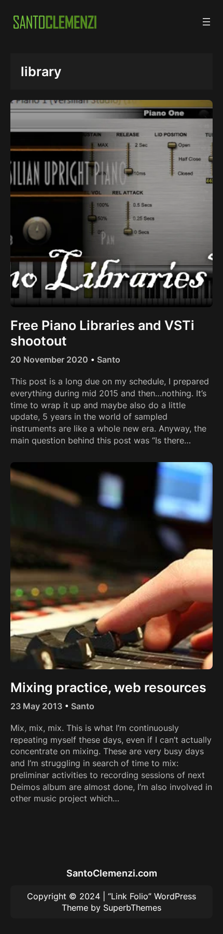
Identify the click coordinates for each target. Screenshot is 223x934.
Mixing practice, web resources (108, 687)
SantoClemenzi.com (111, 873)
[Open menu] (206, 22)
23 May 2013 (36, 706)
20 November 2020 (49, 359)
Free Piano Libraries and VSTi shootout (102, 333)
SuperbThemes (132, 907)
